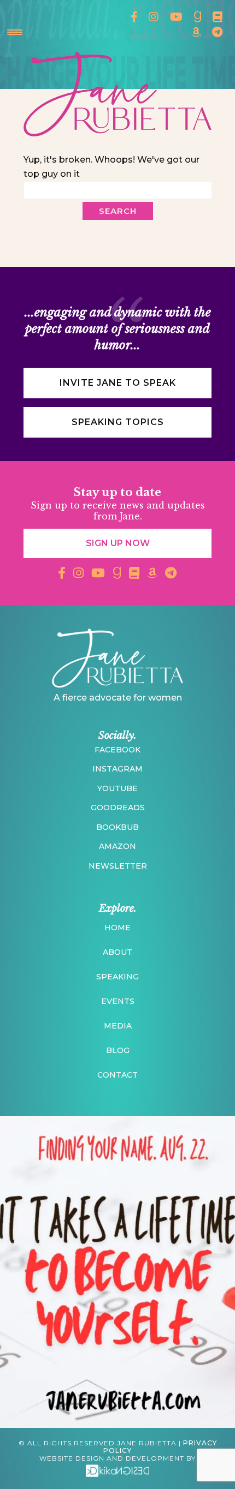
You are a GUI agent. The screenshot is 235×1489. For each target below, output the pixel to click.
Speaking (117, 977)
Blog (118, 1050)
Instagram (117, 769)
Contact (117, 1075)
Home (117, 927)
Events (117, 1001)
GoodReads (118, 807)
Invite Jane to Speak (118, 383)
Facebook (117, 750)
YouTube (117, 788)
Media (118, 1026)
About (117, 952)
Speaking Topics (118, 422)
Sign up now (118, 543)
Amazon (117, 846)
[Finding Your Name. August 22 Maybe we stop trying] (117, 1272)
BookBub (117, 827)
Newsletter (118, 866)
